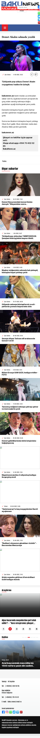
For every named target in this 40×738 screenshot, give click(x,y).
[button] (23, 637)
